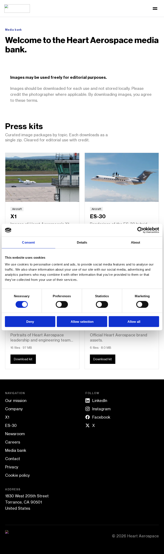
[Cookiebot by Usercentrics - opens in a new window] (140, 230)
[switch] (62, 304)
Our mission (15, 400)
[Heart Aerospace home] (17, 8)
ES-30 (11, 425)
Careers (12, 442)
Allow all (133, 321)
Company (14, 408)
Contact (12, 458)
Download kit (23, 359)
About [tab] (135, 242)
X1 (7, 417)
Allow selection (82, 321)
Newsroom (15, 433)
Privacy (11, 467)
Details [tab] (82, 242)
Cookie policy (17, 475)
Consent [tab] (28, 242)
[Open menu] (155, 8)
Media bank (15, 450)
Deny (30, 321)
